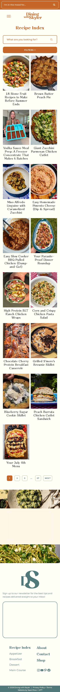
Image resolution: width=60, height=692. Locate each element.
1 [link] (9, 478)
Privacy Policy (39, 687)
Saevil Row (32, 690)
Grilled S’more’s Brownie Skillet (44, 363)
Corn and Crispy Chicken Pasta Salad (44, 314)
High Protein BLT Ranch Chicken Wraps (16, 314)
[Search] (54, 4)
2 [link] (17, 478)
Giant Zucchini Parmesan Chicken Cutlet (44, 152)
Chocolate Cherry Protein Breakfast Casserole (16, 365)
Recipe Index (20, 648)
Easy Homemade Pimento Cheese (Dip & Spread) (44, 206)
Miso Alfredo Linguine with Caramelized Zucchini (16, 208)
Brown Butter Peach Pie (44, 95)
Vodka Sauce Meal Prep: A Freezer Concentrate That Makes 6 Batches (16, 153)
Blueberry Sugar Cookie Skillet (16, 413)
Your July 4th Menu (16, 464)
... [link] (31, 478)
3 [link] (24, 478)
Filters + (30, 50)
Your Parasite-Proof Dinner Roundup (44, 260)
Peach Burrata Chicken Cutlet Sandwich (43, 415)
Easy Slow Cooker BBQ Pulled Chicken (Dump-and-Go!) (16, 262)
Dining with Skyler (22, 687)
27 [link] (38, 478)
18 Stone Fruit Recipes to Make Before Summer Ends (16, 99)
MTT (40, 690)
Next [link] (48, 478)
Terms (49, 687)
